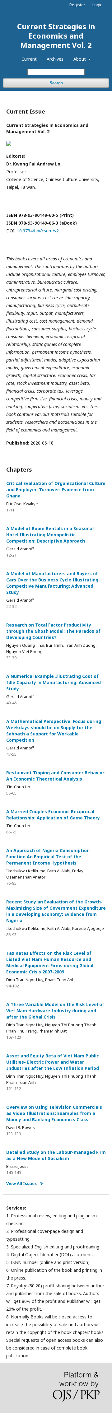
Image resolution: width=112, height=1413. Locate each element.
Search (56, 83)
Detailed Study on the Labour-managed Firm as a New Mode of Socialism (56, 1155)
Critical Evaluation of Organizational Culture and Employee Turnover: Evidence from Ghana (55, 489)
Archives (55, 59)
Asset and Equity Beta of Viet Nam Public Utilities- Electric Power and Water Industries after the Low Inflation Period (52, 1062)
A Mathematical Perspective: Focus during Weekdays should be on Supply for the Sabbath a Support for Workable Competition (53, 730)
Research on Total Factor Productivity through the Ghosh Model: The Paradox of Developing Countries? (53, 631)
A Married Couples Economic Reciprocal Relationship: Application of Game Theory (53, 815)
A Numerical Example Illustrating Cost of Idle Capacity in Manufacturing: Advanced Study (53, 682)
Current (29, 59)
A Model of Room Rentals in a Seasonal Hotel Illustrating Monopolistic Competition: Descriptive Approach (50, 534)
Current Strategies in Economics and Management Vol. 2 (56, 35)
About (80, 59)
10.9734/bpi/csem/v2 (38, 231)
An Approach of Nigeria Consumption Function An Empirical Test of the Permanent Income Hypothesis (48, 856)
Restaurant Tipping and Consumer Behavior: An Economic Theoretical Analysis (55, 776)
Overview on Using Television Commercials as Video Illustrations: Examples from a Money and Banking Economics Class (54, 1113)
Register (77, 4)
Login (97, 4)
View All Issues (21, 1183)
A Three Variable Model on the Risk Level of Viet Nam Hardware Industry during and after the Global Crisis (55, 1010)
